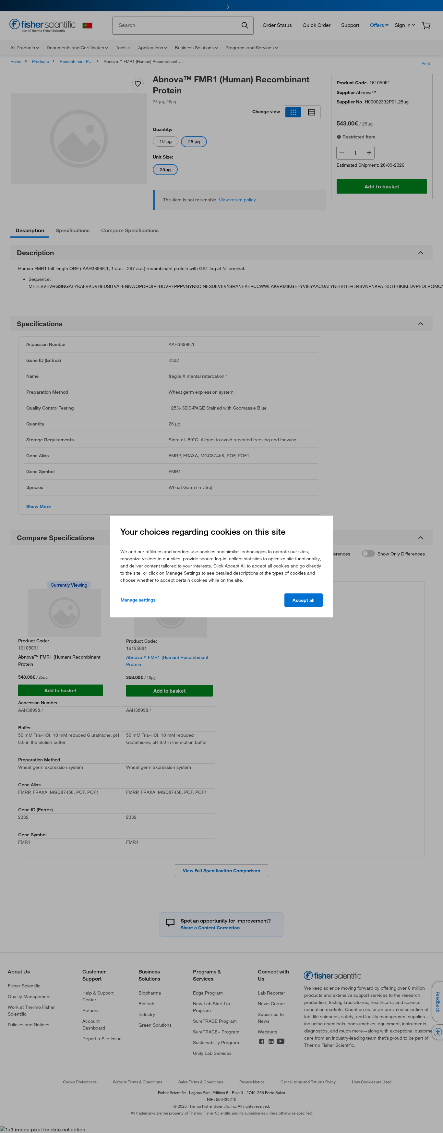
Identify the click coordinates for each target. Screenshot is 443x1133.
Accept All (304, 600)
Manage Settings (138, 600)
